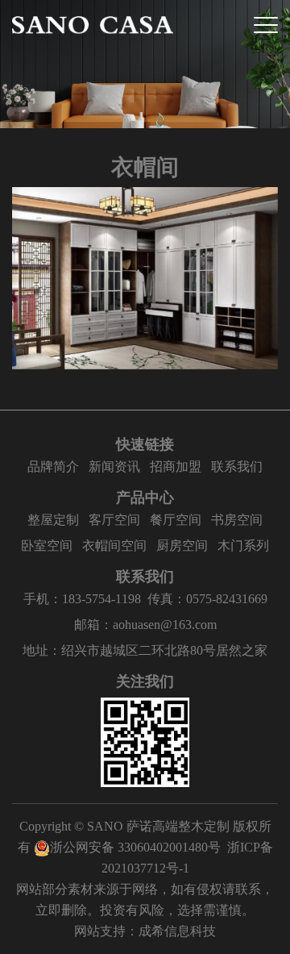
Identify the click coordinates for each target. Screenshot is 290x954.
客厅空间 (114, 520)
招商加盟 (175, 466)
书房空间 (237, 520)
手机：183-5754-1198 (82, 599)
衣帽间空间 (114, 545)
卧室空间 (46, 545)
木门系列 (243, 545)
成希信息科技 (177, 931)
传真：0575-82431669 (207, 599)
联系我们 (237, 466)
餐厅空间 (175, 520)
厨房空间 (182, 545)
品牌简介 (53, 466)
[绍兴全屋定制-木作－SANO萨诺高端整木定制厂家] (92, 25)
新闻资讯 (114, 466)
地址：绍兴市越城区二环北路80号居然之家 (145, 650)
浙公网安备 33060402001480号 (135, 847)
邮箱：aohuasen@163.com (145, 624)
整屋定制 (53, 520)
